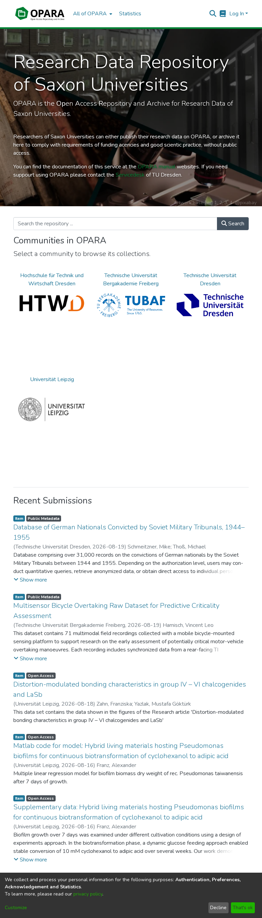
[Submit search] (213, 14)
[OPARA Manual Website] (223, 14)
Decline (218, 907)
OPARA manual (156, 166)
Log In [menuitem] (236, 13)
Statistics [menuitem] (130, 13)
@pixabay (246, 202)
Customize (16, 907)
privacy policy (87, 894)
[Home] (39, 13)
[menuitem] (92, 13)
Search (235, 223)
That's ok (243, 907)
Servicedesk (130, 175)
